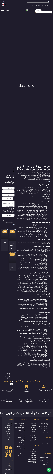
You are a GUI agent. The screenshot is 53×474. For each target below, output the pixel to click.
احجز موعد (37, 11)
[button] (49, 470)
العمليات (8, 10)
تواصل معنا (7, 378)
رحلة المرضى (7, 376)
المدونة (8, 377)
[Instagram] (6, 451)
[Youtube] (6, 447)
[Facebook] (10, 451)
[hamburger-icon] (2, 10)
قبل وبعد (8, 374)
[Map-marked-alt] (10, 447)
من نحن (8, 373)
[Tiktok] (6, 455)
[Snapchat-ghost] (10, 455)
